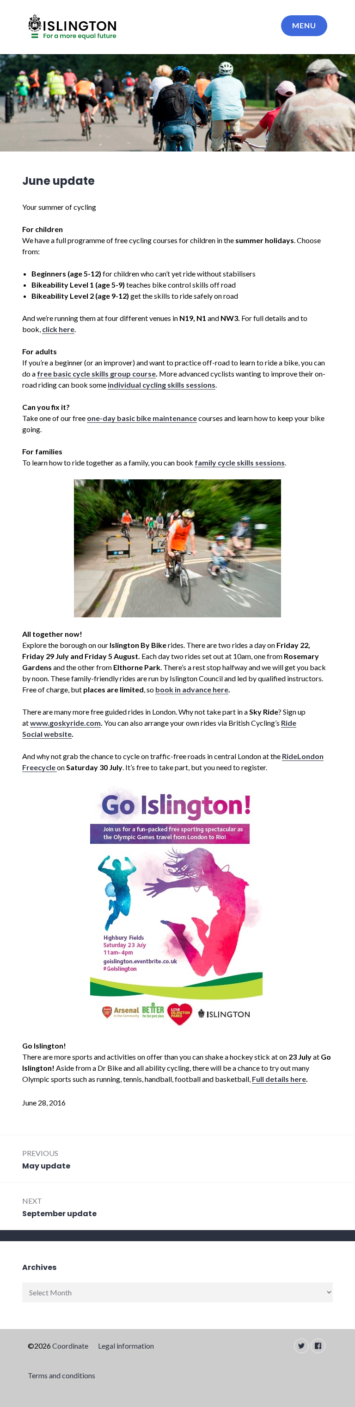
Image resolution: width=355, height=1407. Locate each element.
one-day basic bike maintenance (142, 418)
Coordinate (70, 1345)
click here (58, 329)
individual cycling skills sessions (161, 384)
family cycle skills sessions (240, 462)
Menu (304, 25)
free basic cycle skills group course (96, 373)
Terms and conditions (61, 1375)
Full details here (279, 1078)
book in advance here (191, 689)
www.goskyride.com (65, 722)
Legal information (126, 1345)
